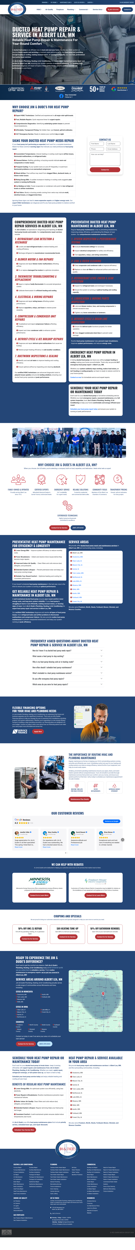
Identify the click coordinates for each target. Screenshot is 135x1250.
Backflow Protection (77, 1174)
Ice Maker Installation (92, 1193)
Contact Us (127, 9)
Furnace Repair (18, 1167)
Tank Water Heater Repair (57, 1174)
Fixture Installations (55, 1186)
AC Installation (17, 1179)
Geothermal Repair (34, 1181)
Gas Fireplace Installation (20, 1220)
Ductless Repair (33, 1167)
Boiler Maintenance (19, 1184)
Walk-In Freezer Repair (109, 1174)
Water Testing (75, 1172)
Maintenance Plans (65, 2)
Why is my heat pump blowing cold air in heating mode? (53, 661)
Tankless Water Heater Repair (58, 1167)
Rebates (89, 1213)
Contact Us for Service (59, 528)
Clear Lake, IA (77, 561)
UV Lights (16, 1206)
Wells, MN (75, 589)
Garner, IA (75, 569)
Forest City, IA (77, 601)
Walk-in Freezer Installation (110, 1179)
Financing (44, 2)
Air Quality (49, 9)
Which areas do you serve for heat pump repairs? (50, 684)
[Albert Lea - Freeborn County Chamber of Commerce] (77, 89)
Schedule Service (91, 1201)
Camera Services (54, 1191)
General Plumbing (55, 1181)
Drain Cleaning (54, 1189)
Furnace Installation (19, 1172)
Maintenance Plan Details (80, 799)
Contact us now (75, 377)
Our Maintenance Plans (93, 1206)
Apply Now (38, 731)
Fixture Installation (108, 1191)
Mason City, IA (77, 565)
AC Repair (16, 1174)
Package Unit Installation (36, 1179)
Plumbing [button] (70, 9)
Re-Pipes (74, 1167)
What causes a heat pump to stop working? (48, 656)
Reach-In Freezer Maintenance (111, 1170)
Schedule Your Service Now (24, 1130)
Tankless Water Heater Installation (59, 1172)
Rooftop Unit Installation (93, 1172)
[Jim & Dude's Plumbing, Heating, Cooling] (17, 9)
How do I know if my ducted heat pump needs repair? (52, 650)
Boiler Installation (18, 1186)
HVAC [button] (39, 9)
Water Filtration (76, 1170)
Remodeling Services (55, 1184)
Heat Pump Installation (20, 1193)
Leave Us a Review (79, 2)
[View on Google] (17, 833)
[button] (12, 839)
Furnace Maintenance (19, 1170)
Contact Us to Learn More (39, 895)
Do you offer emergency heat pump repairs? (48, 678)
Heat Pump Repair (18, 1189)
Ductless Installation (34, 1172)
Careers (89, 2)
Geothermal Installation (35, 1186)
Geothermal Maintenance (36, 1184)
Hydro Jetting (54, 1193)
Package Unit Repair (34, 1174)
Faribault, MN (77, 597)
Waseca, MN (76, 585)
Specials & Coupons (92, 1210)
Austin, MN (76, 593)
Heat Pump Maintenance (20, 1191)
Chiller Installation (92, 1186)
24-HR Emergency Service (127, 2)
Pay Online (54, 2)
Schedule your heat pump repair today (84, 409)
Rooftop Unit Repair (92, 1167)
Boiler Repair (17, 1181)
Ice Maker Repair (91, 1189)
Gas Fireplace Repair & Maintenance (23, 1218)
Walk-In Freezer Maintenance (111, 1177)
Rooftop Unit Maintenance (94, 1170)
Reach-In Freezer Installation (110, 1172)
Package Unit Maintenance (36, 1177)
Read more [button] (18, 847)
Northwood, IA (77, 577)
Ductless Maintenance (35, 1170)
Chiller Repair (90, 1181)
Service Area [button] (97, 9)
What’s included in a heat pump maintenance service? (52, 672)
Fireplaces (60, 9)
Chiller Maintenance (92, 1184)
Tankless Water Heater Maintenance (59, 1170)
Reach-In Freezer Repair (109, 1167)
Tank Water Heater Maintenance (58, 1177)
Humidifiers (17, 1208)
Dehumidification (18, 1210)
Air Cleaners (17, 1203)
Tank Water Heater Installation (58, 1179)
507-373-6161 (114, 9)
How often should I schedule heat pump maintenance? (52, 667)
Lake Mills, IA (77, 581)
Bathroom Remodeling (109, 1189)
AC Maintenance (18, 1177)
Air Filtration (17, 1201)
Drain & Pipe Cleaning (109, 1186)
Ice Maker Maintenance (93, 1191)
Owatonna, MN (77, 557)
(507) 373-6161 (78, 528)
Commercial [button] (83, 9)
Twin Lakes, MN (78, 573)
